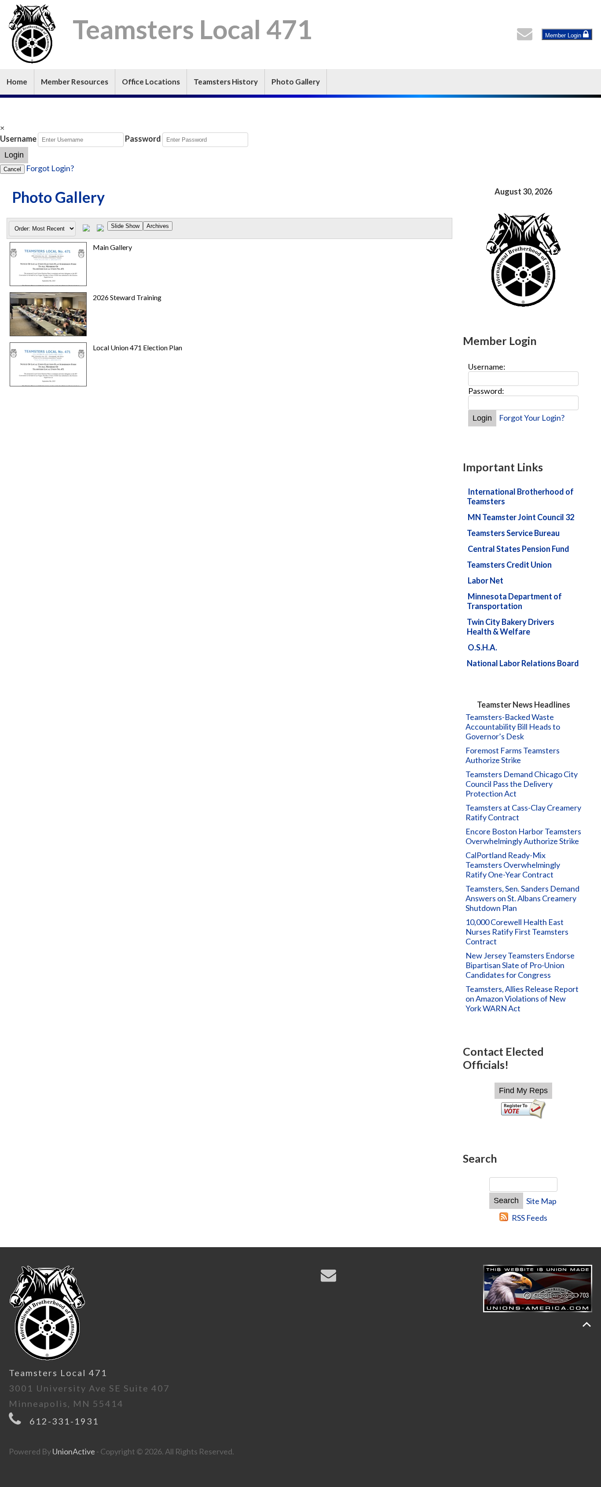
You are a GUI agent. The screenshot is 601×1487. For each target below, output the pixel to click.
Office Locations (151, 81)
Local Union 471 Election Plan (137, 347)
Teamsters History (226, 81)
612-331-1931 (64, 1421)
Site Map (541, 1201)
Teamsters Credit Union (509, 564)
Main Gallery (112, 247)
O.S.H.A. (482, 647)
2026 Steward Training (127, 297)
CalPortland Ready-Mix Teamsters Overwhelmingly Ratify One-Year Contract (512, 864)
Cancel (12, 169)
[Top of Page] (586, 1324)
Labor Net (485, 580)
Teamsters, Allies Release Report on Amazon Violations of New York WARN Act (522, 998)
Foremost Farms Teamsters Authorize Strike (512, 755)
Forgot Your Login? (531, 417)
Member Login (564, 35)
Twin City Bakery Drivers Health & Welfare (510, 626)
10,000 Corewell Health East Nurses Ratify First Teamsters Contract (516, 931)
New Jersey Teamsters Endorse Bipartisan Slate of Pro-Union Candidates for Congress (520, 965)
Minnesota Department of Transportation (514, 601)
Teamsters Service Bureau (513, 533)
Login (14, 155)
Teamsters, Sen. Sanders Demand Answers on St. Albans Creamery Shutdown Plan (522, 898)
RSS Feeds (529, 1218)
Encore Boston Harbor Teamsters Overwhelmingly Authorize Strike (523, 836)
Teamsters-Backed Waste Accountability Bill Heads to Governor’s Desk (512, 726)
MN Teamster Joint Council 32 (521, 517)
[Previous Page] (86, 228)
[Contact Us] (526, 36)
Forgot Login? (50, 168)
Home (17, 81)
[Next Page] (100, 228)
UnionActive (73, 1451)
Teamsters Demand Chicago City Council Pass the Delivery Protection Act (521, 783)
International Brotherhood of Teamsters (520, 496)
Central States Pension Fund (518, 549)
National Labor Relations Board (523, 663)
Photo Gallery (295, 81)
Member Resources (74, 81)
